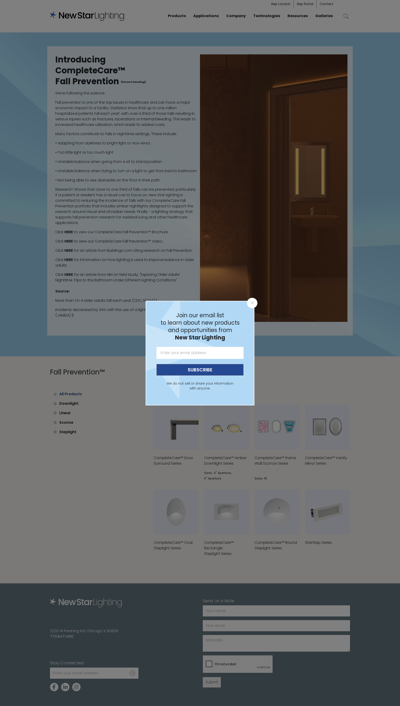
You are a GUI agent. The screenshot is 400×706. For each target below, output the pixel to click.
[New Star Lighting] (87, 16)
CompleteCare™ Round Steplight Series (276, 545)
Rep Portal (305, 4)
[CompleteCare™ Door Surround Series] (176, 427)
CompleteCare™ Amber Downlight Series (225, 460)
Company (236, 16)
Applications (206, 16)
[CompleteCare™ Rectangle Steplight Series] (226, 511)
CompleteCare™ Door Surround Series (173, 460)
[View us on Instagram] (76, 687)
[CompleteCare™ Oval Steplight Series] (176, 511)
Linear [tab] (65, 413)
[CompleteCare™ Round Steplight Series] (277, 511)
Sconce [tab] (66, 422)
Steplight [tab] (67, 432)
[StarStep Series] (327, 511)
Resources (298, 16)
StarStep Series (318, 542)
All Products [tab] (70, 394)
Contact (326, 4)
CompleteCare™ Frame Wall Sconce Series (275, 460)
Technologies (266, 16)
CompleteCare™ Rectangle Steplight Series (219, 548)
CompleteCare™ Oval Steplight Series (173, 545)
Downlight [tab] (68, 403)
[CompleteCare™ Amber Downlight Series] (226, 427)
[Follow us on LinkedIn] (65, 687)
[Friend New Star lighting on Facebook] (54, 687)
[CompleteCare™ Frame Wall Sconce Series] (277, 427)
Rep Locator (281, 4)
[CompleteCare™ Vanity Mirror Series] (327, 427)
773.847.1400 (62, 636)
